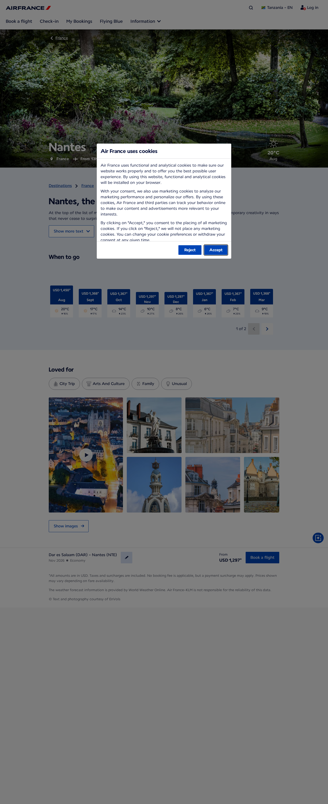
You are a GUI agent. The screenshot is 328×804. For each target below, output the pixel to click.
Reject (190, 250)
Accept (216, 250)
